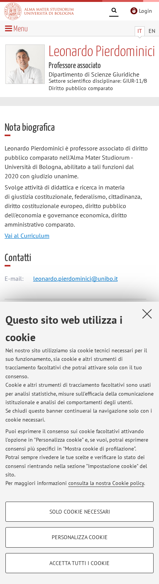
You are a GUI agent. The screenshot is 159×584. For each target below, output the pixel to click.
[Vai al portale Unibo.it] (39, 11)
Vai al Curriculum (27, 235)
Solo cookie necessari (79, 511)
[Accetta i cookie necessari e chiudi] (147, 313)
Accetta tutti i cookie (79, 563)
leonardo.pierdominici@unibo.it (75, 278)
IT (139, 30)
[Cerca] (113, 12)
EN (152, 30)
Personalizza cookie (80, 537)
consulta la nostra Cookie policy (106, 483)
